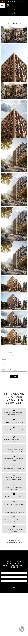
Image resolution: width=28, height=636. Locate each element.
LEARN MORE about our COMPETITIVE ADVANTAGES (14, 541)
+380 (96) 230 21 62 (12, 1)
